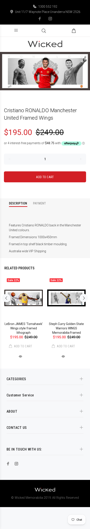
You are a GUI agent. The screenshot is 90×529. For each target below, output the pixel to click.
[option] (45, 71)
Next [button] (84, 298)
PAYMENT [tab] (39, 203)
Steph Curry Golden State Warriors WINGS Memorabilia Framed (66, 328)
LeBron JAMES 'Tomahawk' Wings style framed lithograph (24, 328)
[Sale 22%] (23, 298)
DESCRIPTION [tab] (18, 203)
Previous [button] (6, 298)
